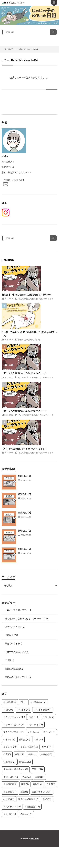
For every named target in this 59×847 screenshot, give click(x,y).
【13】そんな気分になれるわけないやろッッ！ (24, 373)
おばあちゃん (38, 702)
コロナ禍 (48, 717)
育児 (47, 799)
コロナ (34, 717)
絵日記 (8, 799)
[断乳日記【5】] (9, 554)
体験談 (24, 739)
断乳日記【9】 (25, 476)
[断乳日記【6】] (9, 536)
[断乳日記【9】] (9, 482)
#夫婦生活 (9, 702)
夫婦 (19, 754)
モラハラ (49, 732)
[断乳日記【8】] (9, 500)
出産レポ (9, 635)
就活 (39, 776)
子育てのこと (11, 643)
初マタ (46, 747)
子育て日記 (11, 776)
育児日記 (9, 814)
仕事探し (9, 739)
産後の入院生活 (12, 668)
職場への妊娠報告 (28, 799)
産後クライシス (41, 791)
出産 (38, 739)
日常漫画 (9, 791)
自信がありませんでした (29, 339)
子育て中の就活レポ (14, 652)
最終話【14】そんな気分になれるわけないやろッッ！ (27, 294)
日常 (50, 784)
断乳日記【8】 (25, 494)
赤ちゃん (26, 814)
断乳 (25, 784)
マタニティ (35, 724)
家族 (27, 776)
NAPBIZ (35, 838)
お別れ (8, 709)
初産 (7, 754)
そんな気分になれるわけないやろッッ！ (36, 299)
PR (23, 702)
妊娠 (32, 754)
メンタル (33, 732)
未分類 (8, 660)
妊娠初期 (46, 754)
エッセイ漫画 (42, 709)
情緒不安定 (10, 784)
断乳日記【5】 (25, 549)
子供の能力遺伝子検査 (15, 769)
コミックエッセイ (14, 717)
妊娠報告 (9, 761)
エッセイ (23, 709)
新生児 (37, 784)
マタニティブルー (13, 732)
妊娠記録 (25, 761)
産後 (24, 791)
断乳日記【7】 (25, 512)
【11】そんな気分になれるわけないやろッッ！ (24, 411)
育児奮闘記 (32, 806)
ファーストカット (13, 626)
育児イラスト (12, 806)
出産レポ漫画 (29, 747)
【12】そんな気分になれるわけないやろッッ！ (24, 448)
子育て (37, 769)
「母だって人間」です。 (16, 610)
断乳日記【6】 (25, 530)
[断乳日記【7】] (9, 518)
